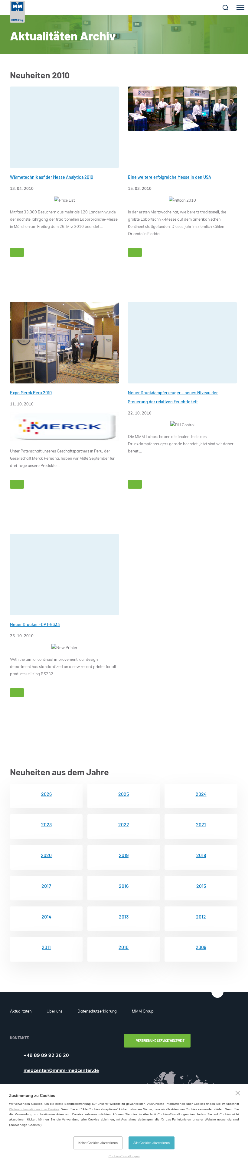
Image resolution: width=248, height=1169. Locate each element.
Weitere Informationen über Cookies (34, 1109)
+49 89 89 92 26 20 (46, 1055)
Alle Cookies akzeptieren (151, 1143)
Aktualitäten (20, 1011)
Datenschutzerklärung (97, 1011)
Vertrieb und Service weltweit (160, 1040)
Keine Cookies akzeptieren (98, 1143)
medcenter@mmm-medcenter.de (61, 1070)
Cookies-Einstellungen (124, 1156)
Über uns (54, 1011)
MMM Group (143, 1011)
